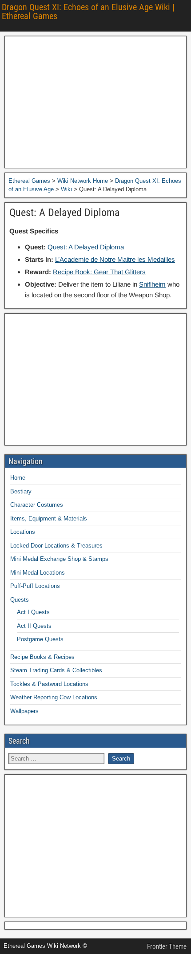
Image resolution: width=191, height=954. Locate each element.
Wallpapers (24, 711)
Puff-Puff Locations (35, 586)
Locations (22, 531)
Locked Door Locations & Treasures (56, 545)
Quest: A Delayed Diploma (64, 212)
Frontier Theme (167, 946)
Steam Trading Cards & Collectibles (56, 670)
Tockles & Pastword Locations (49, 684)
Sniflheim (152, 284)
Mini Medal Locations (37, 572)
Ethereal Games (29, 180)
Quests (19, 599)
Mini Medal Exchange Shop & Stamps (59, 559)
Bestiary (21, 491)
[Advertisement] (95, 102)
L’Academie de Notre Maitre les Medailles (115, 259)
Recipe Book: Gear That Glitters (99, 272)
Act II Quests (34, 626)
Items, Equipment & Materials (48, 518)
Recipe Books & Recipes (42, 657)
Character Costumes (36, 504)
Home (17, 477)
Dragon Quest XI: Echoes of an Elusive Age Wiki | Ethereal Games (88, 11)
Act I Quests (33, 612)
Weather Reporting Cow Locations (53, 697)
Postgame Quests (40, 639)
